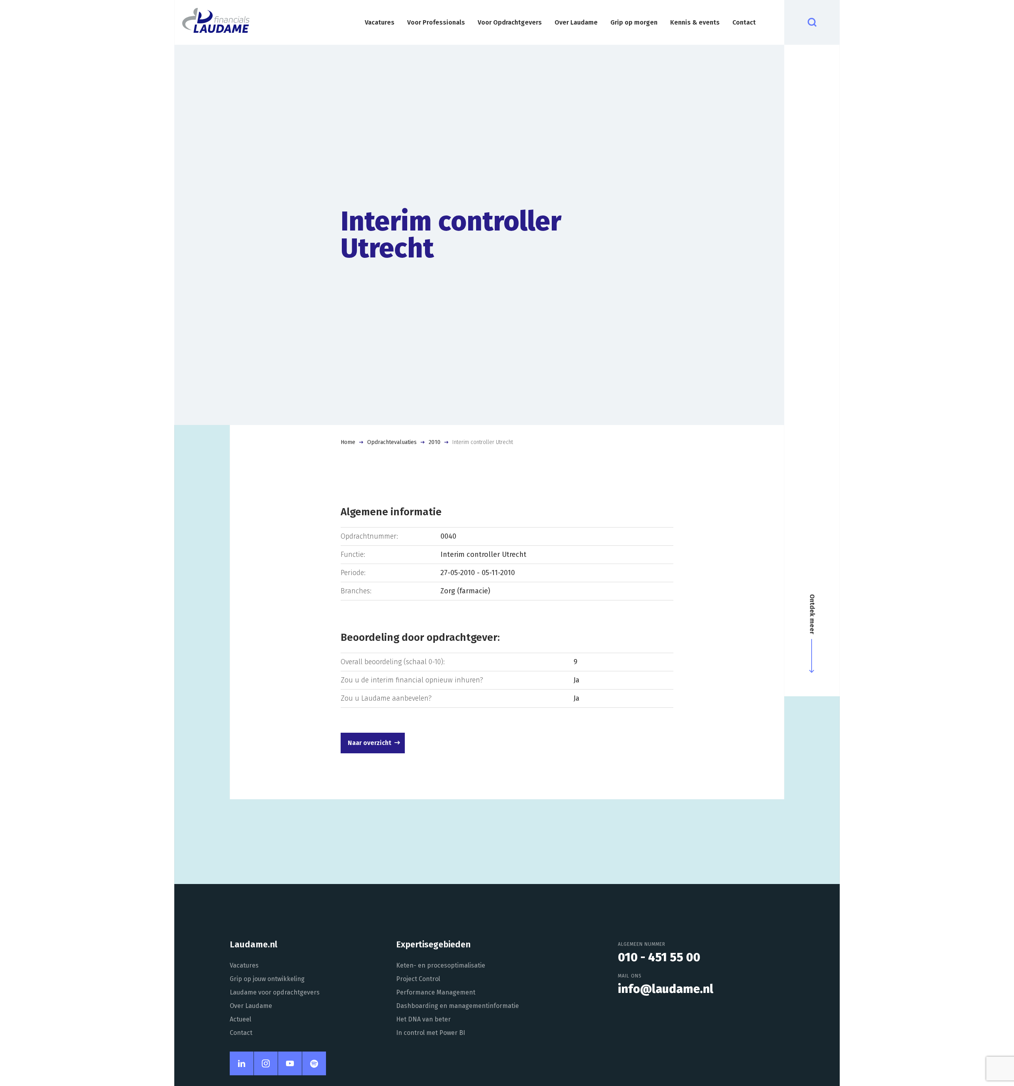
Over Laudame (576, 22)
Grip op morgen (634, 22)
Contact (744, 22)
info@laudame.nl (665, 989)
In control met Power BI (430, 1032)
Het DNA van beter (423, 1019)
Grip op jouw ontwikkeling (267, 979)
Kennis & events (695, 22)
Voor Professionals (436, 22)
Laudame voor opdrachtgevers (275, 992)
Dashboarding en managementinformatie (457, 1006)
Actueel (240, 1019)
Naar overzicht (369, 743)
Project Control (418, 979)
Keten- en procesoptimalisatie (440, 965)
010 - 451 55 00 (659, 957)
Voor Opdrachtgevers (510, 22)
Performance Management (435, 992)
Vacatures (380, 22)
